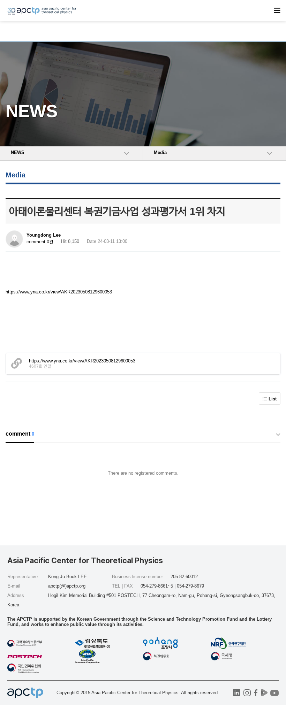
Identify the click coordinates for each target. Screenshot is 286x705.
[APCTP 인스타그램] (247, 692)
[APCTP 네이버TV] (264, 692)
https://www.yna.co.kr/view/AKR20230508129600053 (59, 291)
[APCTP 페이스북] (255, 692)
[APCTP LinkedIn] (236, 692)
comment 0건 (40, 241)
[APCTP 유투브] (274, 692)
